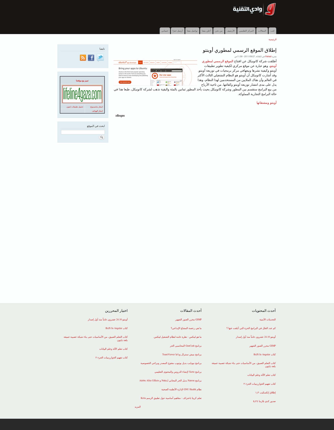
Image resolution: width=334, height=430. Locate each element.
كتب (273, 30)
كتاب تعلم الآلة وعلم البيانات (261, 374)
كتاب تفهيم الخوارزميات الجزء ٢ (260, 383)
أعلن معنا (206, 30)
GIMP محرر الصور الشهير (262, 345)
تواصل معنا (192, 30)
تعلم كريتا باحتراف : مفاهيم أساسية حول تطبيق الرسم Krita (171, 398)
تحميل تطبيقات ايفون (74, 107)
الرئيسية (273, 39)
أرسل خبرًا (178, 30)
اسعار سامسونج (96, 107)
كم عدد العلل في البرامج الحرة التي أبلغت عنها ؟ (251, 328)
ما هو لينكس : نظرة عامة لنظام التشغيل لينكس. (177, 336)
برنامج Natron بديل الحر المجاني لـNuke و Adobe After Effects (170, 380)
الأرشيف (231, 30)
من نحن (218, 30)
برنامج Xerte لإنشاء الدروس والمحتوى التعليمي (178, 371)
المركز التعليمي (246, 30)
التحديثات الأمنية (268, 319)
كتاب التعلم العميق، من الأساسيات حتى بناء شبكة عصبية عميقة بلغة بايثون (244, 365)
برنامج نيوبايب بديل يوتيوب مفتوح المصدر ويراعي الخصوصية (171, 363)
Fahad (268, 56)
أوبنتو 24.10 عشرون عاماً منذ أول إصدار (256, 336)
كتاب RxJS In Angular (265, 354)
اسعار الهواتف (97, 111)
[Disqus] (194, 161)
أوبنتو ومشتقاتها (267, 102)
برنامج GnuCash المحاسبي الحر (186, 345)
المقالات (262, 30)
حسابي (164, 30)
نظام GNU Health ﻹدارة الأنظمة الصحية (181, 389)
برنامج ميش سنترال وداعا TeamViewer (182, 354)
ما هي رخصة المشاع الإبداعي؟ (186, 328)
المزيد (138, 406)
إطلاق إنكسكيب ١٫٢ (265, 392)
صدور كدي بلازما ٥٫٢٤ (264, 401)
